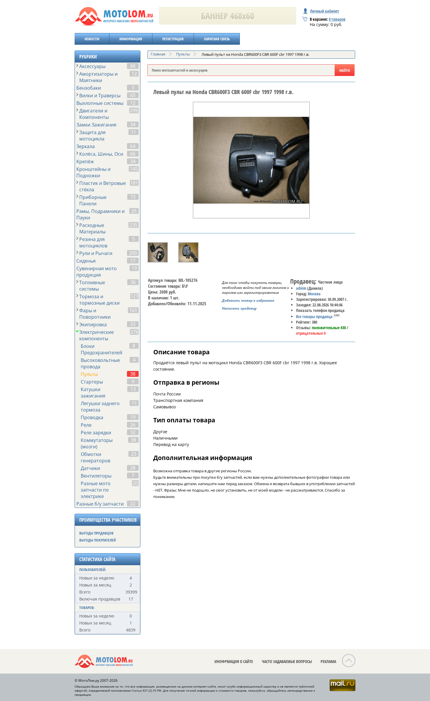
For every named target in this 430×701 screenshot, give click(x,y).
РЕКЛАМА (328, 661)
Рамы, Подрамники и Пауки (100, 214)
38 (132, 374)
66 (132, 154)
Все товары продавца (314, 316)
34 (132, 124)
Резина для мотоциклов (93, 242)
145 (134, 169)
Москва (314, 293)
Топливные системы (92, 285)
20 (135, 483)
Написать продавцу (239, 308)
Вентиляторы (96, 476)
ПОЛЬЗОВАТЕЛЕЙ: (92, 569)
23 (133, 454)
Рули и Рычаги (95, 253)
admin (301, 288)
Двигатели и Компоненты (94, 113)
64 (132, 146)
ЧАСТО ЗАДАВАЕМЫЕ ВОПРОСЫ (287, 661)
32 (132, 432)
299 (134, 110)
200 (133, 253)
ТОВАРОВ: (87, 607)
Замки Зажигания (96, 125)
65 (132, 95)
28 (132, 468)
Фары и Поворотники (95, 313)
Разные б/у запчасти (100, 504)
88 (132, 66)
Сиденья (86, 261)
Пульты (89, 374)
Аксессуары (92, 66)
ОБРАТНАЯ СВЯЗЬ (217, 38)
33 (132, 324)
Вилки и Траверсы (100, 95)
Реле (86, 425)
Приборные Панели (92, 200)
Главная (158, 54)
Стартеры (92, 382)
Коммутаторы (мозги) (97, 443)
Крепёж (85, 161)
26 (132, 425)
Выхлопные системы (99, 103)
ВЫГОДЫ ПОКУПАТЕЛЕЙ (97, 540)
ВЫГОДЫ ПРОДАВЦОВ (96, 533)
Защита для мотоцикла (92, 135)
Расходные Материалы (92, 228)
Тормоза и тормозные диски (99, 299)
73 (132, 197)
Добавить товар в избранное (248, 300)
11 (133, 132)
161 (133, 310)
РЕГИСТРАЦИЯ (173, 38)
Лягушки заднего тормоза (100, 406)
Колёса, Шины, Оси (101, 154)
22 (132, 503)
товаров (337, 19)
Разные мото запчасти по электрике (96, 489)
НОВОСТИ (92, 38)
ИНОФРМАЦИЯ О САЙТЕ (233, 661)
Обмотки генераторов (95, 457)
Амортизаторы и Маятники (98, 77)
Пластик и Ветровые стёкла (102, 186)
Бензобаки (88, 88)
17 (132, 260)
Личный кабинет (324, 11)
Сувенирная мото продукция (96, 271)
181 (134, 183)
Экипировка (93, 324)
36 (133, 282)
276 (134, 332)
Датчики (90, 468)
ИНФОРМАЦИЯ (130, 38)
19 (134, 268)
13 (133, 389)
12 (134, 74)
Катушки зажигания (93, 392)
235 (133, 225)
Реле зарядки (96, 432)
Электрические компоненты (96, 335)
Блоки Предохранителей (101, 349)
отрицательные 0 (311, 333)
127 (134, 296)
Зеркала (85, 146)
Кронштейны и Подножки (93, 172)
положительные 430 (329, 327)
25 (134, 211)
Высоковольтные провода (100, 363)
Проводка (92, 417)
